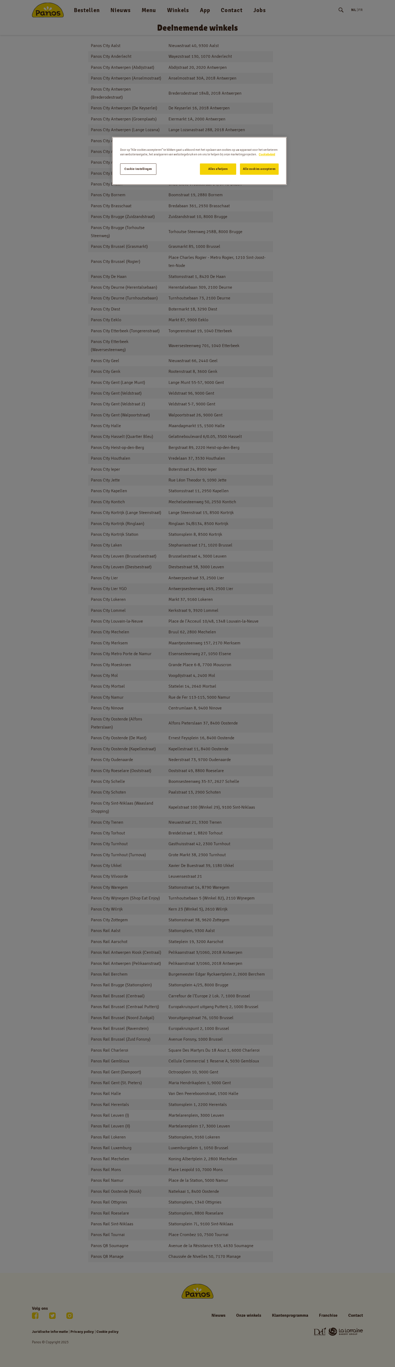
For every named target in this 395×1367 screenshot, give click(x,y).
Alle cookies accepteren (259, 169)
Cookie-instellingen (138, 169)
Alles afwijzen (218, 169)
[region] (199, 161)
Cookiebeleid (267, 154)
